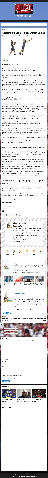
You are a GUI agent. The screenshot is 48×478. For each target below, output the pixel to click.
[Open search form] (46, 21)
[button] (2, 21)
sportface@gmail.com (21, 239)
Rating (4, 360)
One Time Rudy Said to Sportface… (7, 284)
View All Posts (29, 309)
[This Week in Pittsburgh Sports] (24, 393)
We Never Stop (24, 15)
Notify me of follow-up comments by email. (12, 375)
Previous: (13, 318)
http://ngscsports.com (21, 241)
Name (4, 361)
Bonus (4, 29)
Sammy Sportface (7, 35)
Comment (4, 343)
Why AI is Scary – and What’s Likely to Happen (29, 284)
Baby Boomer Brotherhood (32, 194)
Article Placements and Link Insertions (27, 474)
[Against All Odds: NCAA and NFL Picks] (9, 393)
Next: (35, 318)
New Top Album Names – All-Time (18, 284)
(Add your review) (33, 327)
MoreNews (28, 476)
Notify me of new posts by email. (10, 378)
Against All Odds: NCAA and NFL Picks (8, 400)
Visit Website (19, 309)
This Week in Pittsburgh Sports (23, 400)
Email (4, 366)
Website (4, 371)
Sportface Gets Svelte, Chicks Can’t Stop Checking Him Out (39, 284)
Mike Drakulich (5, 402)
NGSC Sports (15, 474)
